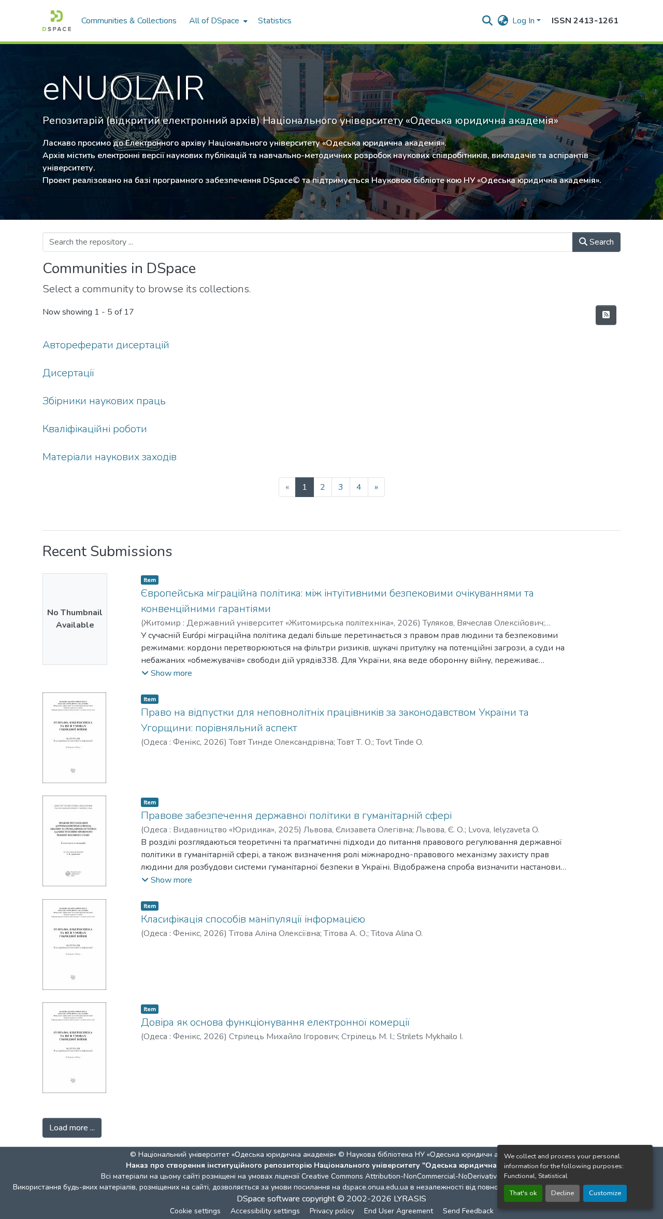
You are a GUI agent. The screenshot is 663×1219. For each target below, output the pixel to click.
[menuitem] (217, 20)
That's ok (523, 1193)
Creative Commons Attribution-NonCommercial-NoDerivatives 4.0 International (430, 1176)
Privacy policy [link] (332, 1211)
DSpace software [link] (268, 1198)
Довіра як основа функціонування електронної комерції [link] (275, 1022)
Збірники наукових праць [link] (104, 401)
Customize (605, 1193)
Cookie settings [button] (195, 1211)
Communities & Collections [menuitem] (129, 20)
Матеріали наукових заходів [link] (109, 457)
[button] (56, 20)
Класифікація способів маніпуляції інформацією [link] (253, 919)
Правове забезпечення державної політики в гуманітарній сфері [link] (296, 816)
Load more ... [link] (72, 1127)
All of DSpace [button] (214, 20)
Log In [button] (524, 20)
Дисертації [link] (68, 373)
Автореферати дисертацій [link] (105, 345)
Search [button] (600, 242)
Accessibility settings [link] (265, 1211)
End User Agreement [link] (398, 1211)
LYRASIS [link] (410, 1198)
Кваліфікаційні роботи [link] (94, 429)
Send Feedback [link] (468, 1211)
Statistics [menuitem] (275, 20)
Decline (562, 1193)
